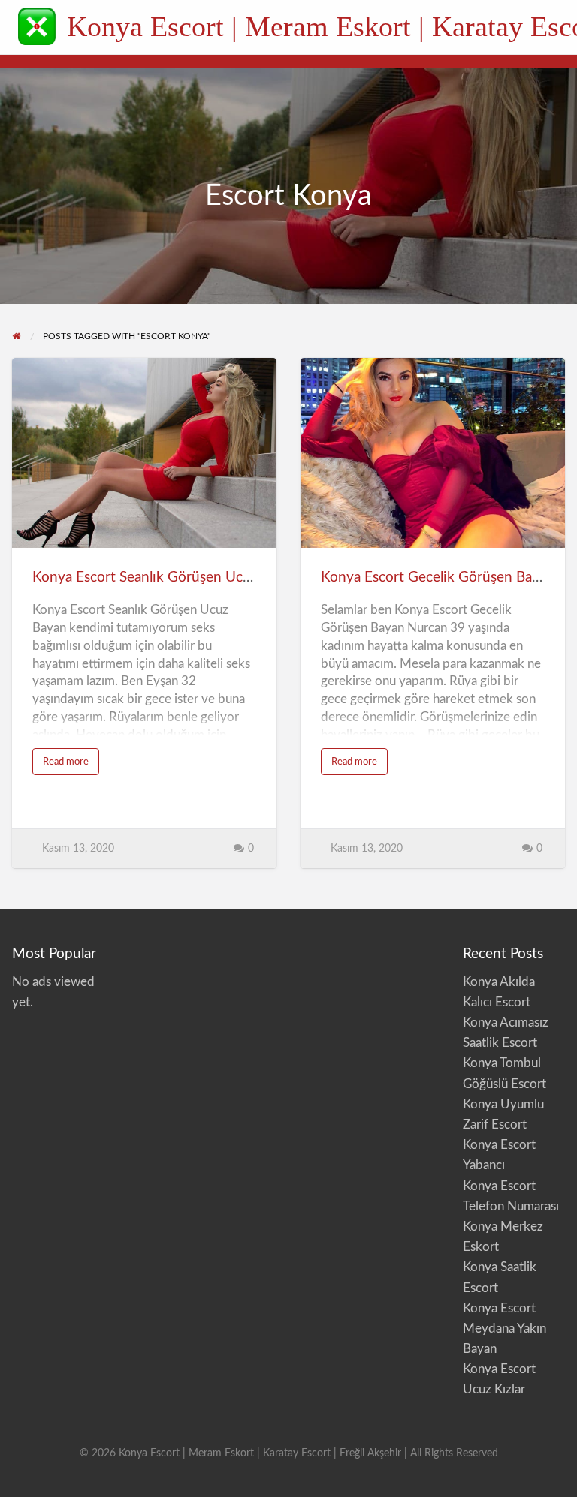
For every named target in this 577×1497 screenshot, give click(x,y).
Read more (71, 765)
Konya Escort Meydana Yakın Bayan (504, 1328)
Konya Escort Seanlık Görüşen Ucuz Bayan (166, 577)
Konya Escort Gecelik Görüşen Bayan (437, 577)
